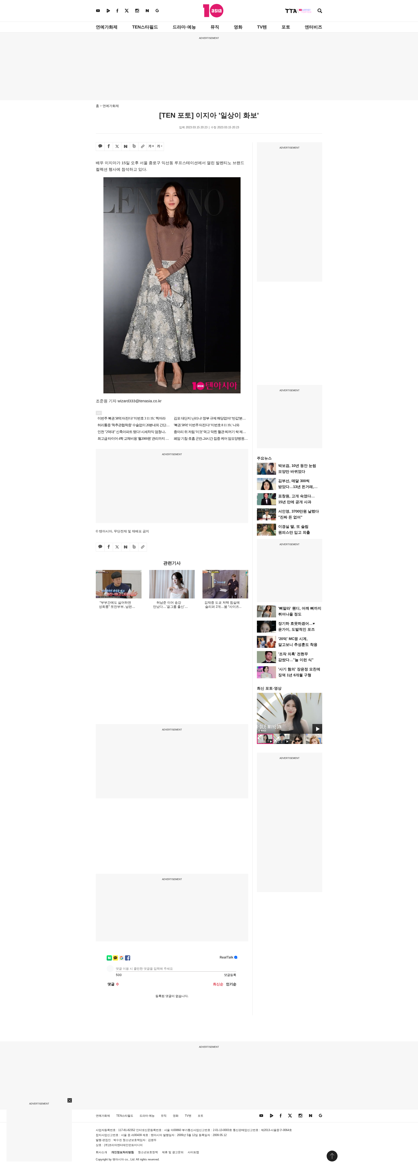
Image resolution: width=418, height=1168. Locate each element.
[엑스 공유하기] (117, 146)
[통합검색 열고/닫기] (319, 11)
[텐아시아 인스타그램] (137, 10)
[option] (289, 713)
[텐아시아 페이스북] (117, 10)
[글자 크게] (151, 146)
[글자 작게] (159, 146)
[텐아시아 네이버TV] (108, 10)
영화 (238, 27)
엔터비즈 (313, 27)
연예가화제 (107, 27)
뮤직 (215, 27)
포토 (285, 27)
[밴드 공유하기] (134, 146)
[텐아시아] (213, 10)
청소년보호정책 (148, 1152)
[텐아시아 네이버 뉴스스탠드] (147, 10)
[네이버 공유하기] (125, 146)
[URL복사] (142, 146)
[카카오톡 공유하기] (100, 146)
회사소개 (101, 1152)
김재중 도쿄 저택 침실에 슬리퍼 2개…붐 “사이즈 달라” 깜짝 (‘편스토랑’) (222, 607)
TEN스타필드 (145, 27)
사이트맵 (193, 1152)
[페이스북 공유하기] (108, 146)
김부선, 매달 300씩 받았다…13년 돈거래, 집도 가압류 (296, 487)
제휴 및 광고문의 (173, 1152)
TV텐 (262, 27)
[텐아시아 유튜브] (98, 10)
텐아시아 (118, 1159)
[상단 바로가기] (332, 1156)
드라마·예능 (184, 27)
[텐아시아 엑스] (127, 10)
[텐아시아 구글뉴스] (157, 10)
